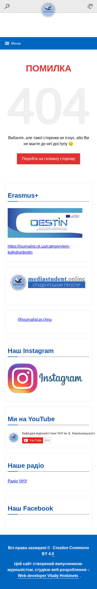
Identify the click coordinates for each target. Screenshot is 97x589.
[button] (16, 43)
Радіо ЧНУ (17, 481)
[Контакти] (90, 6)
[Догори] (48, 18)
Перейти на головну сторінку (48, 159)
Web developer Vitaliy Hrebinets (48, 576)
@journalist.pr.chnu (35, 319)
